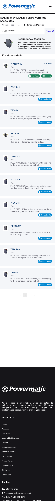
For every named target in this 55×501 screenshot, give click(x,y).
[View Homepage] (19, 6)
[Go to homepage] (27, 389)
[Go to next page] (35, 295)
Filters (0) (50, 31)
